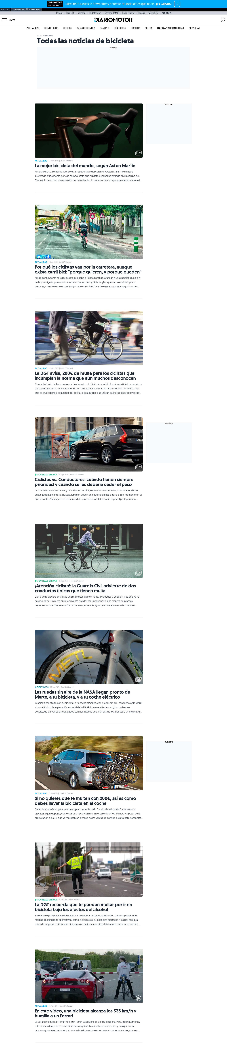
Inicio (39, 35)
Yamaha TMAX (111, 13)
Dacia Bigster (128, 13)
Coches (67, 28)
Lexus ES (70, 13)
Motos (148, 28)
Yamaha (81, 13)
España (141, 13)
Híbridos (135, 28)
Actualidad (33, 28)
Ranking (104, 28)
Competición (51, 28)
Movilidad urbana (46, 475)
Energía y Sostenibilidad (170, 28)
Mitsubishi (153, 13)
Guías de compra (85, 28)
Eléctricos (120, 28)
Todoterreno (95, 13)
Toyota (59, 13)
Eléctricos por (19, 10)
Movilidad (194, 28)
